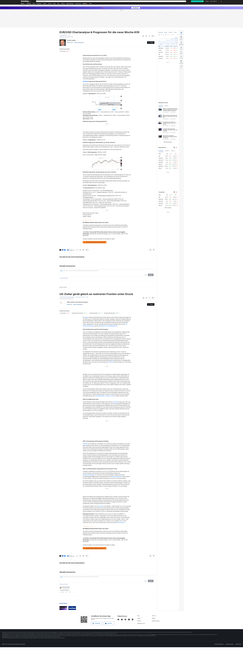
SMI (159, 54)
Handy (138, 618)
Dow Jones (161, 52)
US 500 (160, 50)
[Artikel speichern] (146, 36)
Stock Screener (78, 3)
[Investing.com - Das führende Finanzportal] (26, 1)
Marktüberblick (36, 5)
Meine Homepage (78, 42)
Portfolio (139, 620)
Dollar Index (161, 56)
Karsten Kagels (71, 40)
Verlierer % (173, 150)
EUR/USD (85, 81)
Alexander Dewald (66, 587)
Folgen (151, 42)
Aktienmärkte (42, 5)
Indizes (165, 32)
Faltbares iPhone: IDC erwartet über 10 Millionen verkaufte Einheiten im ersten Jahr (170, 116)
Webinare (70, 5)
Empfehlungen (30, 5)
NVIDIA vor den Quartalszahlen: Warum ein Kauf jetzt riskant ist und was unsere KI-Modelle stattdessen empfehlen (170, 109)
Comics (66, 5)
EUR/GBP (85, 443)
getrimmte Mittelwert (116, 476)
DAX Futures (161, 48)
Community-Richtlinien (63, 278)
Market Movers (162, 147)
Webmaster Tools (141, 623)
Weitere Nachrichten (167, 142)
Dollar (86, 317)
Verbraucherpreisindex (88, 474)
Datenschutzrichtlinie (229, 644)
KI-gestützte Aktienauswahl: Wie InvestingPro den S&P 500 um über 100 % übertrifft (170, 129)
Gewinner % (167, 150)
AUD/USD (100, 506)
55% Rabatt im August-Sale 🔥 (197, 1)
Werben (153, 618)
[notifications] (219, 1)
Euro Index (161, 58)
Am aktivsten (161, 150)
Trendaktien (162, 192)
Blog (138, 615)
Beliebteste (24, 5)
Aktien (175, 32)
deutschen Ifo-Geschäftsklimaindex (108, 326)
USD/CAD (111, 362)
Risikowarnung (238, 644)
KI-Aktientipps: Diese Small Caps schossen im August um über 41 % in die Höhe (169, 123)
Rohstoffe (50, 5)
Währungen (161, 32)
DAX (159, 46)
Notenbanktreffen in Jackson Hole (104, 395)
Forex (47, 5)
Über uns (154, 615)
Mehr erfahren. (121, 522)
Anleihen (62, 5)
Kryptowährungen (56, 5)
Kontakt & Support (156, 620)
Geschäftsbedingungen (219, 644)
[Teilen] (143, 36)
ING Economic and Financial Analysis (77, 302)
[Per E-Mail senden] (83, 250)
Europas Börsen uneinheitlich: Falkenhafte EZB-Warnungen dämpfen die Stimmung (170, 136)
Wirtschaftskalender (70, 3)
